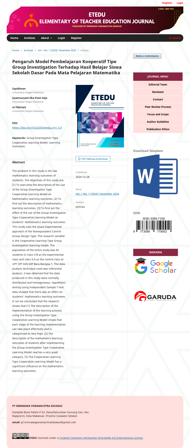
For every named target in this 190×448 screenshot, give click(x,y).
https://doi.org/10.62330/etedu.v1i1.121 (37, 127)
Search (176, 38)
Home (14, 38)
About (45, 38)
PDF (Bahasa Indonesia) (94, 159)
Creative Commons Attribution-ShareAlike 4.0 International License (101, 438)
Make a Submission (147, 56)
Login (61, 38)
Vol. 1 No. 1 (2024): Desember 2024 (57, 50)
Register (76, 38)
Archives (29, 38)
